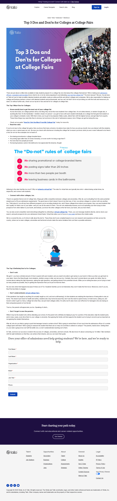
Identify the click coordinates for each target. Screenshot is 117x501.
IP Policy (99, 460)
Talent (63, 456)
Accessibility (100, 456)
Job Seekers (30, 460)
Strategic (64, 468)
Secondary (47, 456)
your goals (71, 214)
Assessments (65, 464)
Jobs (45, 468)
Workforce (67, 17)
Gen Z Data (82, 464)
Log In (106, 7)
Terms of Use (100, 468)
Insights (80, 460)
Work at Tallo (82, 476)
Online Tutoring (83, 468)
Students (29, 456)
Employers (59, 17)
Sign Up (96, 7)
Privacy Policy (100, 464)
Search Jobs (63, 7)
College (63, 460)
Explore (36, 7)
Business (46, 460)
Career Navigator (49, 7)
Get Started (58, 436)
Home (49, 17)
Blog (73, 7)
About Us (81, 456)
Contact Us (99, 478)
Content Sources (83, 472)
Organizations (47, 464)
